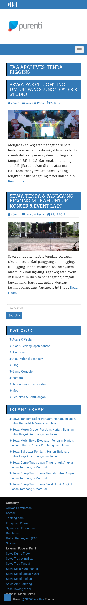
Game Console (22, 371)
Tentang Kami (15, 518)
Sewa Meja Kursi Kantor (22, 569)
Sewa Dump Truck (18, 553)
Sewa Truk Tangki (18, 563)
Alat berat (19, 352)
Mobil (16, 390)
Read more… (17, 181)
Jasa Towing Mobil (19, 589)
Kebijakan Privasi (17, 523)
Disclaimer (13, 533)
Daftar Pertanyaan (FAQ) (22, 538)
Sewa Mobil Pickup (19, 579)
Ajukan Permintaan (19, 508)
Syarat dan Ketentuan (20, 528)
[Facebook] (8, 4)
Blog (15, 365)
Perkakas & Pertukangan (29, 397)
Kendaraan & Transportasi (29, 384)
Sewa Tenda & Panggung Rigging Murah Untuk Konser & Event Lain (41, 200)
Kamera (17, 378)
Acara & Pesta (35, 103)
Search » (14, 315)
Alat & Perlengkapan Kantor (31, 346)
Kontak (11, 513)
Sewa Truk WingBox (19, 558)
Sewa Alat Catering (19, 584)
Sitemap (11, 543)
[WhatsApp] (14, 4)
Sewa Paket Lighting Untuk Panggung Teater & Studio (44, 89)
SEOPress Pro (34, 599)
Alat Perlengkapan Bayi (28, 359)
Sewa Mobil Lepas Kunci (22, 574)
